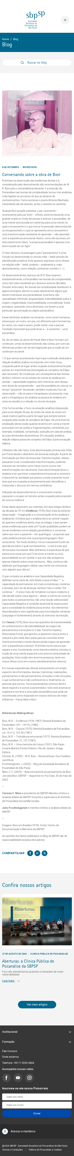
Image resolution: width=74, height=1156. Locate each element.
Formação (8, 1041)
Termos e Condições (12, 1150)
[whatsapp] (37, 853)
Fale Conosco (9, 1051)
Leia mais (8, 981)
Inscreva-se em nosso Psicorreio (25, 1088)
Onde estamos (10, 1056)
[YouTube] (18, 1078)
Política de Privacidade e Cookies (45, 1150)
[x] (44, 853)
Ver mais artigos (37, 1004)
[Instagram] (29, 1078)
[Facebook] (30, 853)
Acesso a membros (23, 1131)
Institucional (9, 1031)
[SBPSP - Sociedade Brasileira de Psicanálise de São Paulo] (35, 20)
